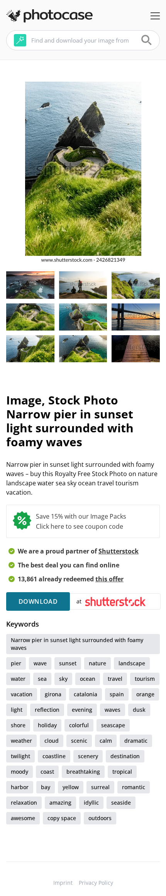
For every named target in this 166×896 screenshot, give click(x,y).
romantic (133, 787)
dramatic (135, 740)
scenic (79, 740)
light (16, 709)
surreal (100, 787)
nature (97, 663)
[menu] (155, 15)
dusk (139, 709)
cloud (51, 740)
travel (115, 678)
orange (145, 694)
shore (18, 725)
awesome (23, 818)
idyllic (91, 802)
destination (125, 756)
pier (16, 663)
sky (63, 678)
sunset (67, 663)
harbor (20, 787)
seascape (113, 725)
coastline (54, 756)
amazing (60, 802)
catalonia (85, 694)
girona (53, 694)
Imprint (63, 882)
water (18, 678)
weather (21, 740)
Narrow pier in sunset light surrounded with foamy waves (77, 643)
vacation (21, 694)
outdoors (100, 818)
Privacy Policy (96, 882)
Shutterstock (118, 551)
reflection (47, 709)
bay (45, 787)
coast (47, 771)
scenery (88, 756)
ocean (87, 678)
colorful (79, 725)
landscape (132, 663)
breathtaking (83, 771)
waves (112, 709)
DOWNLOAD (38, 601)
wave (40, 663)
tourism (145, 678)
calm (106, 740)
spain (117, 694)
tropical (122, 771)
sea (42, 678)
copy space (61, 818)
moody (19, 771)
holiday (47, 725)
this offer (109, 579)
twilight (20, 756)
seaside (121, 802)
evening (82, 709)
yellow (71, 787)
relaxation (24, 802)
